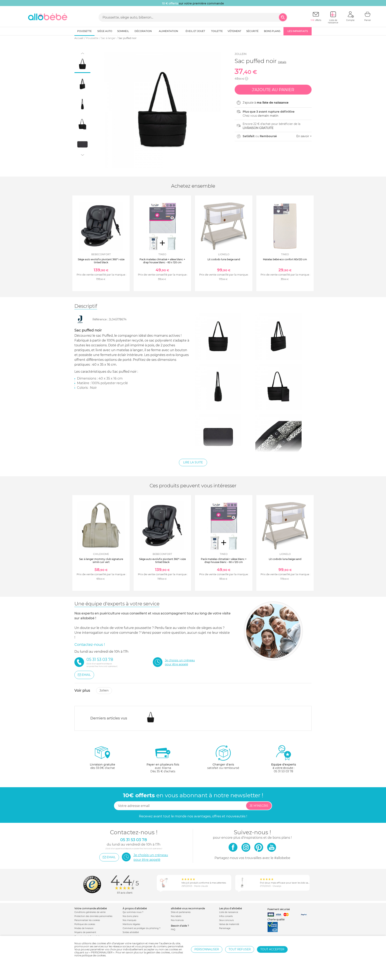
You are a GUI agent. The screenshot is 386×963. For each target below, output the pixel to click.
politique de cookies (94, 955)
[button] (246, 78)
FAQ (173, 929)
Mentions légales (131, 924)
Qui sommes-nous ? (133, 912)
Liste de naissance (228, 912)
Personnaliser (206, 949)
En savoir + (304, 136)
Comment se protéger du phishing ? (141, 928)
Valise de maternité (229, 924)
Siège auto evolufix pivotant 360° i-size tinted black (101, 261)
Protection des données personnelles (93, 916)
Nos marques (129, 920)
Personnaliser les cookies (87, 920)
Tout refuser (240, 949)
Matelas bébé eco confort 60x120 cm (285, 259)
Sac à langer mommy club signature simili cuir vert (101, 560)
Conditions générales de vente (90, 912)
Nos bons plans (130, 916)
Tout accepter (272, 949)
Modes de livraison (83, 928)
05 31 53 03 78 (283, 771)
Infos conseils (226, 916)
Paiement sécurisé (278, 909)
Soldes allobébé (131, 932)
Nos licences (177, 920)
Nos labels (176, 916)
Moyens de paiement (85, 932)
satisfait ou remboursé (223, 766)
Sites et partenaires (181, 912)
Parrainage (224, 928)
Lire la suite (193, 462)
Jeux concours (226, 920)
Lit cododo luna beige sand (223, 259)
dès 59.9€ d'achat (102, 766)
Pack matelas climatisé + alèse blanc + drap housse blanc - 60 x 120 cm (162, 261)
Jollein (240, 54)
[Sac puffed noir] (150, 717)
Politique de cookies (84, 924)
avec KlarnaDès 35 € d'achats (163, 768)
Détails (282, 62)
